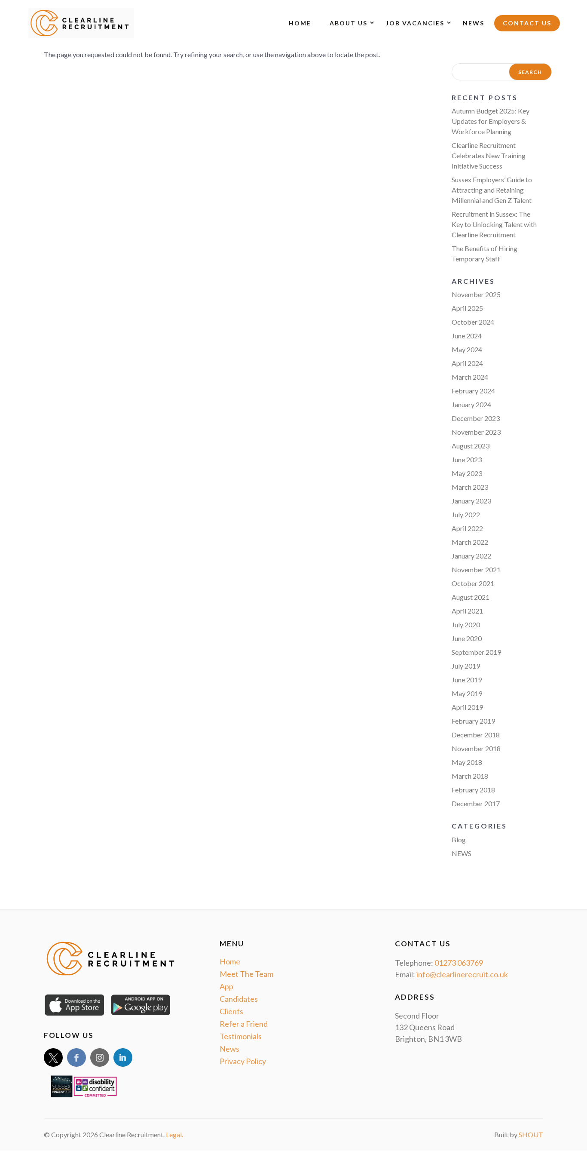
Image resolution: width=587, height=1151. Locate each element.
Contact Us (527, 23)
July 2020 (466, 624)
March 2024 (470, 377)
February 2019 (473, 721)
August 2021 (470, 597)
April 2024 (467, 363)
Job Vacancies (415, 23)
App (226, 986)
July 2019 (466, 666)
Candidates (239, 999)
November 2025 (476, 294)
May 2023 (467, 473)
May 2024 (467, 349)
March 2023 (470, 487)
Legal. (174, 1134)
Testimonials (241, 1036)
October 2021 (473, 583)
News (473, 23)
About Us (348, 23)
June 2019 (467, 679)
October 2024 (473, 322)
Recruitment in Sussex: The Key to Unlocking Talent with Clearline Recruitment (494, 224)
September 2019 (476, 652)
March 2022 (470, 542)
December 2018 (476, 735)
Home (300, 23)
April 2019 (467, 707)
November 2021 (476, 569)
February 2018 (473, 790)
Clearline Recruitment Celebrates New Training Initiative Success (489, 155)
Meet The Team (246, 974)
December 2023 (476, 418)
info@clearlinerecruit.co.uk (462, 974)
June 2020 (467, 638)
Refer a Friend (244, 1023)
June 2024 (467, 335)
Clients (231, 1011)
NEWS (461, 853)
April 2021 (467, 611)
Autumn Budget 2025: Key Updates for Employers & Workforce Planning (490, 121)
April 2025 (467, 308)
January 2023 (471, 501)
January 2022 (471, 556)
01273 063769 (458, 962)
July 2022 (466, 514)
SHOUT (531, 1134)
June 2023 (467, 459)
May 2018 (467, 762)
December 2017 (476, 803)
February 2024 (473, 391)
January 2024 (471, 404)
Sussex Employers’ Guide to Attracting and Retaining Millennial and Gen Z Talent (492, 189)
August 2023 (470, 446)
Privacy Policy (243, 1061)
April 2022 (467, 528)
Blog (459, 839)
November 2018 (476, 748)
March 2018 (470, 776)
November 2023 (476, 432)
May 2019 (467, 693)
